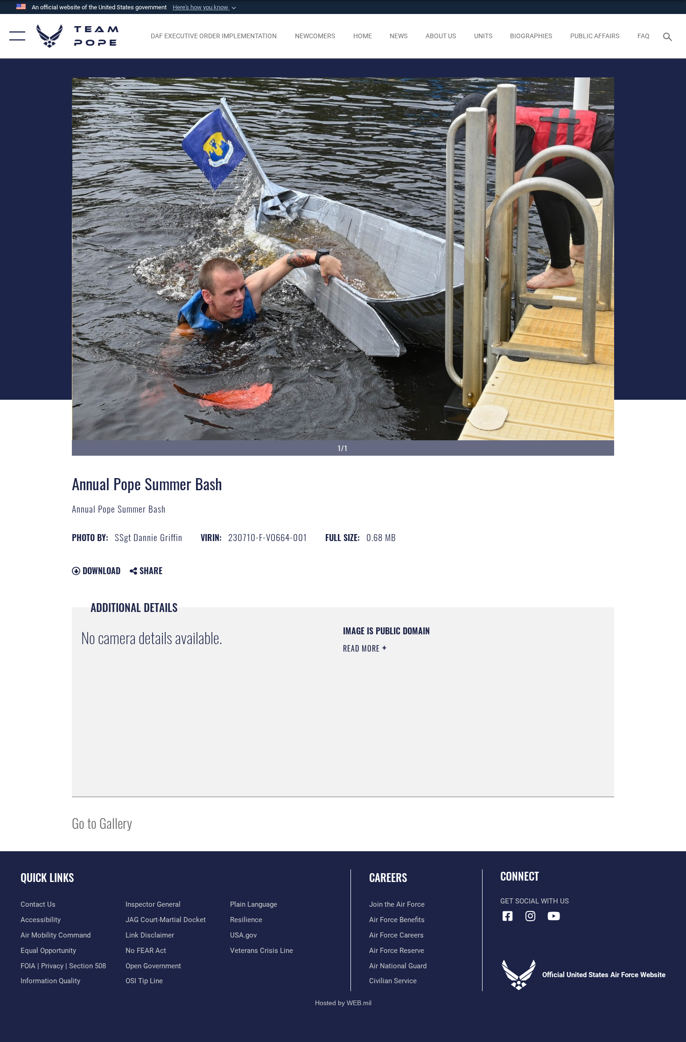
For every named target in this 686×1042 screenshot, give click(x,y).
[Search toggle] (669, 36)
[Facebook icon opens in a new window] (507, 916)
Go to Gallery (102, 823)
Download (100, 570)
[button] (205, 7)
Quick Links (47, 877)
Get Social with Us (534, 901)
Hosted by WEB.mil (343, 1003)
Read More (362, 648)
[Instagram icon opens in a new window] (531, 916)
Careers (388, 877)
